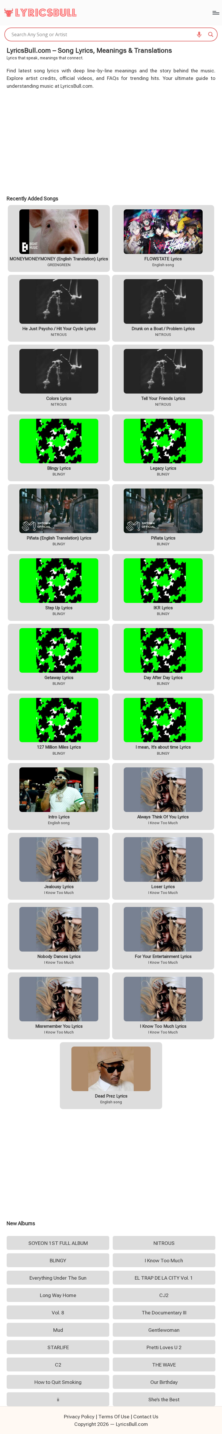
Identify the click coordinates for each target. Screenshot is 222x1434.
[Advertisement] (111, 141)
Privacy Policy (79, 1417)
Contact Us (145, 1417)
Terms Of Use (114, 1417)
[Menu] (215, 12)
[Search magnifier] (211, 34)
